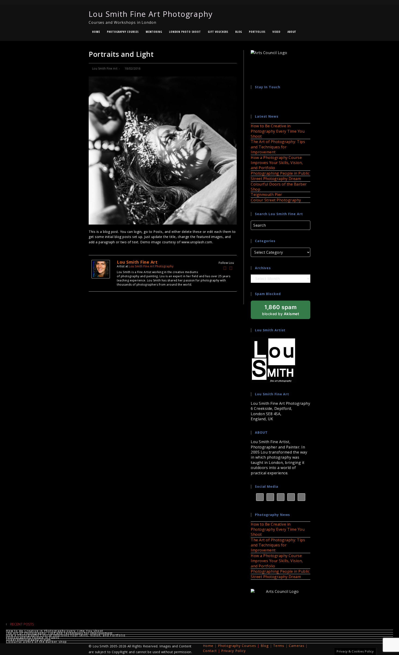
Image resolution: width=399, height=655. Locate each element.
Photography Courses (237, 645)
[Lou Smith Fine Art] (100, 269)
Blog (265, 645)
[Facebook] (225, 268)
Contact (210, 651)
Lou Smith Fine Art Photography (151, 17)
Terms (278, 645)
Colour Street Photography (276, 200)
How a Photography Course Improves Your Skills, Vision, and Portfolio (277, 163)
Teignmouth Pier (266, 194)
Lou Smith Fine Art (105, 68)
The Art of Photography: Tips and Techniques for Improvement (278, 147)
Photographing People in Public (280, 173)
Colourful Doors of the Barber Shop (36, 642)
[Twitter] (231, 268)
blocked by (286, 311)
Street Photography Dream (276, 178)
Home (208, 645)
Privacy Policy (233, 651)
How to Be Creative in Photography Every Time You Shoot (278, 131)
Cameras (296, 645)
